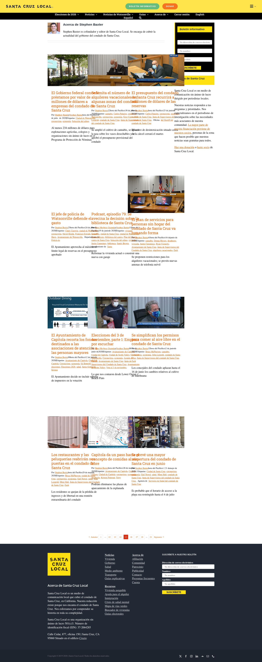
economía (67, 121)
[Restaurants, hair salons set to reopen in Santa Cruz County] (76, 432)
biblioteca (111, 243)
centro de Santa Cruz (100, 240)
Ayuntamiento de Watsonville (69, 237)
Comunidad (138, 563)
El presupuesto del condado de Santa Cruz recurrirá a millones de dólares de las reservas (155, 99)
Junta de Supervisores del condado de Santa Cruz (158, 357)
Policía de (55, 240)
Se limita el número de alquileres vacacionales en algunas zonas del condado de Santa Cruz (114, 99)
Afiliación (137, 559)
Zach (176, 250)
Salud (108, 566)
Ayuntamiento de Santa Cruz (144, 247)
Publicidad (138, 570)
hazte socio (203, 147)
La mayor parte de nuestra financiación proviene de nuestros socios (192, 128)
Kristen (54, 369)
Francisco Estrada (82, 233)
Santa (109, 246)
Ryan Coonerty (162, 243)
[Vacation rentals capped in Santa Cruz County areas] (116, 70)
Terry (118, 477)
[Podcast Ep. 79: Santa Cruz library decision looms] (116, 191)
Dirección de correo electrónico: (193, 38)
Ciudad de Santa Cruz (156, 471)
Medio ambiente (114, 570)
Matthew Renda (61, 114)
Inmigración (111, 598)
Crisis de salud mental (117, 602)
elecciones (55, 366)
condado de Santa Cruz (109, 120)
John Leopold (158, 354)
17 (137, 537)
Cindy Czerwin (71, 230)
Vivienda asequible (115, 590)
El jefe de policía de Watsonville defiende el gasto (71, 218)
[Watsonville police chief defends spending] (76, 191)
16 (131, 537)
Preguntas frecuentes (143, 578)
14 (120, 537)
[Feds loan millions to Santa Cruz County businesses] (76, 70)
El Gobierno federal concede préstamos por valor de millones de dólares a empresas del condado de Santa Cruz (75, 101)
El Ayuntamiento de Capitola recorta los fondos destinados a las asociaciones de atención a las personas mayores (74, 344)
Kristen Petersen (108, 477)
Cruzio (83, 638)
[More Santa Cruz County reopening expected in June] (156, 432)
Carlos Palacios (120, 113)
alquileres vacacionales (162, 250)
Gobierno (110, 563)
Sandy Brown (123, 243)
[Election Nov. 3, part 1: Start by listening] (116, 312)
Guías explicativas (115, 578)
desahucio (172, 240)
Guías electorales (114, 613)
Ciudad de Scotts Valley (119, 354)
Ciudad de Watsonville (85, 118)
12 (109, 537)
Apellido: (166, 579)
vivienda (135, 243)
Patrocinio (137, 566)
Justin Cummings (98, 243)
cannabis (109, 113)
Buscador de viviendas (117, 610)
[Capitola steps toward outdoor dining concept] (116, 432)
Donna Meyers (97, 237)
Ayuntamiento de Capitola (76, 360)
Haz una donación (184, 147)
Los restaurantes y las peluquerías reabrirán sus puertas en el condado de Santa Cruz (73, 461)
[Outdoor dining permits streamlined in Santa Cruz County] (156, 312)
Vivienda (110, 559)
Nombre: (181, 46)
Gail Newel (82, 478)
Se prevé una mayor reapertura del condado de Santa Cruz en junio (154, 459)
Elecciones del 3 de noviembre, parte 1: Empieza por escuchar (115, 339)
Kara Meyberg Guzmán (105, 227)
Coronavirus (65, 363)
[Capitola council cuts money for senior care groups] (76, 312)
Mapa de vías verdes (116, 606)
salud (78, 366)
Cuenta (136, 582)
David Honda (68, 233)
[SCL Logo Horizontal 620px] (29, 6)
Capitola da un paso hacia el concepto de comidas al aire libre (115, 459)
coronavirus (56, 121)
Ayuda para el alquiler (117, 594)
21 (151, 537)
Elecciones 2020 (68, 366)
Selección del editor (80, 121)
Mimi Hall (64, 481)
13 (115, 537)
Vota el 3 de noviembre (116, 367)
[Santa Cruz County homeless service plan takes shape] (156, 194)
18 (142, 537)
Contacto (137, 574)
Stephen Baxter (75, 114)
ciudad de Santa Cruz (110, 233)
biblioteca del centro (114, 237)
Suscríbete (189, 68)
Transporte (110, 574)
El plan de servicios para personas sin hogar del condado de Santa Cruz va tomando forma (154, 226)
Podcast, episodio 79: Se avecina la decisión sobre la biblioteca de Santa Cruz (115, 218)
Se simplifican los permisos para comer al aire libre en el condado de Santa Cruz (156, 339)
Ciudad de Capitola (99, 354)
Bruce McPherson (153, 351)
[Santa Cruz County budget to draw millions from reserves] (156, 70)
